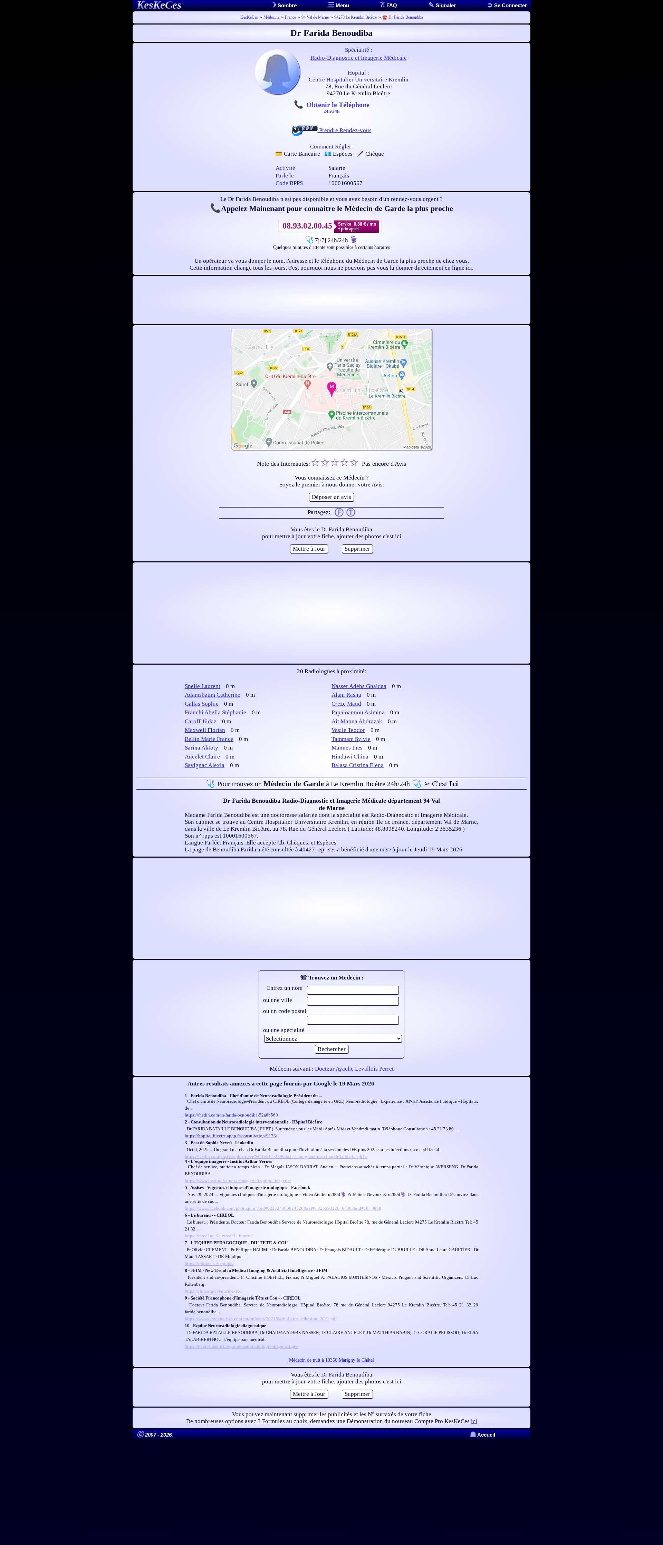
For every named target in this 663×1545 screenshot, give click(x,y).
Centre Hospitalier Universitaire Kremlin (359, 79)
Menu (341, 5)
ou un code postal (284, 1011)
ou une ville (277, 1000)
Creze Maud (346, 704)
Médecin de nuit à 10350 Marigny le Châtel (331, 1360)
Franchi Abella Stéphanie (215, 712)
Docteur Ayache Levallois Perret (354, 1068)
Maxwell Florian (205, 730)
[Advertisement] (331, 300)
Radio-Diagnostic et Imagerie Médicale (358, 58)
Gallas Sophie (202, 704)
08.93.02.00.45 (307, 225)
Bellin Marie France (209, 739)
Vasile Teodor (348, 730)
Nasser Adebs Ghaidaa (359, 686)
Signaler (445, 5)
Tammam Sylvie (351, 739)
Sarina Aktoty (201, 747)
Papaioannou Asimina (358, 712)
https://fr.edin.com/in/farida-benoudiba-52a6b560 (231, 1115)
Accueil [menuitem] (482, 1435)
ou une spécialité (284, 1030)
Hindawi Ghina (350, 756)
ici (474, 1421)
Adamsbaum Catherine (212, 695)
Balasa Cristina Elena (358, 765)
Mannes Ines (347, 747)
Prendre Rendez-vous (345, 130)
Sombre (286, 5)
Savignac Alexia (204, 765)
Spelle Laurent (202, 686)
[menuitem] (507, 5)
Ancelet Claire (202, 756)
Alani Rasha (346, 695)
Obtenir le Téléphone (337, 107)
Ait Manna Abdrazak (357, 721)
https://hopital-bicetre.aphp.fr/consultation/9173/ (231, 1135)
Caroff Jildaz (201, 721)
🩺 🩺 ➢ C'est (331, 783)
